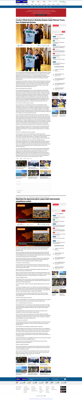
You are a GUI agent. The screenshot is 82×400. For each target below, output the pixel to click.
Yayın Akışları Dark (26, 388)
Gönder (19, 192)
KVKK (43, 398)
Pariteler (51, 382)
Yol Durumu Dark (18, 388)
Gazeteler (58, 4)
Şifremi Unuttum (54, 389)
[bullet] (28, 192)
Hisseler (46, 382)
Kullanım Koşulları (47, 398)
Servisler (22, 4)
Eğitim (44, 6)
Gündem (27, 4)
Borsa (17, 382)
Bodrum (25, 158)
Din (41, 6)
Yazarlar (53, 4)
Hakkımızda (31, 398)
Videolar (49, 4)
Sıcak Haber (47, 392)
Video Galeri (47, 388)
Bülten (38, 6)
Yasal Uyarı (51, 398)
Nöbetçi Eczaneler (26, 389)
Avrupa (35, 6)
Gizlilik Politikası (37, 398)
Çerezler (41, 398)
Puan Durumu (41, 382)
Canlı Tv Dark (26, 386)
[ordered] (27, 192)
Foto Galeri (44, 4)
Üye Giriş (53, 386)
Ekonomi (32, 4)
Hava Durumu (35, 382)
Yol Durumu (57, 382)
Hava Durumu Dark (19, 386)
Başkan (17, 158)
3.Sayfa (32, 6)
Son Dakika (17, 4)
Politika (50, 6)
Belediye (21, 158)
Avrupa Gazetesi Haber (19, 18)
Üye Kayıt (53, 388)
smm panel (25, 392)
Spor (36, 4)
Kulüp (28, 158)
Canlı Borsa (33, 386)
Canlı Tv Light (18, 389)
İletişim (34, 398)
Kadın (39, 4)
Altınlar (40, 386)
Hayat (47, 6)
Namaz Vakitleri (22, 382)
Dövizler (40, 388)
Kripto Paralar (63, 382)
